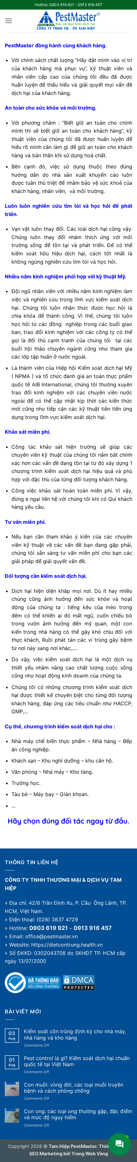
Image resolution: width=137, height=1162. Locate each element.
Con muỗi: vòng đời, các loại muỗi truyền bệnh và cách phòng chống (73, 1088)
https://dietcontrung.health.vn (67, 944)
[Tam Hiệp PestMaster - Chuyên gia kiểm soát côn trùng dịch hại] (68, 21)
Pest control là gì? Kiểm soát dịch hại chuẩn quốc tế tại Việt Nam (77, 1061)
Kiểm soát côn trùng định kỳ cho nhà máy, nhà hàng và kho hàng (75, 1034)
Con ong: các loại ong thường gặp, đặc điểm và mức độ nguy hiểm (78, 1114)
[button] (8, 20)
